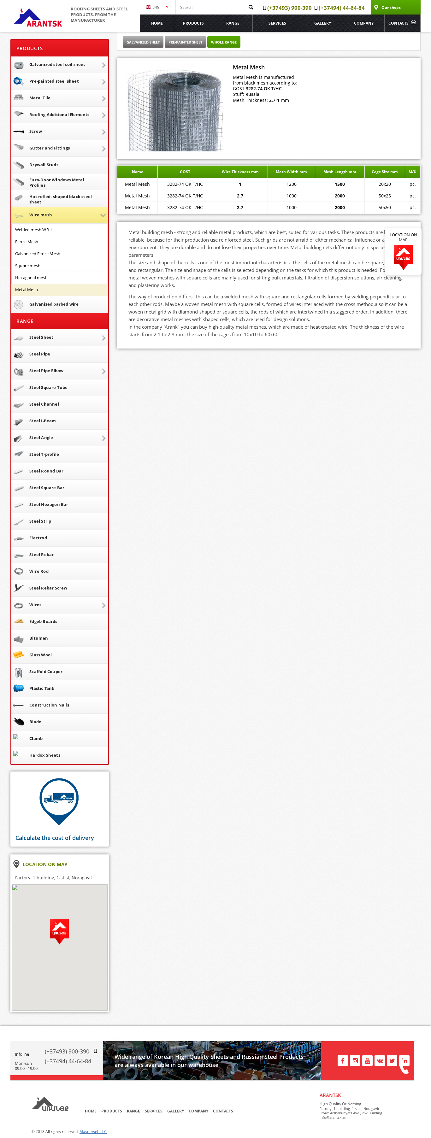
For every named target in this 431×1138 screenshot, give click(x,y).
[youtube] (367, 1060)
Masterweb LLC (93, 1131)
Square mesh (27, 265)
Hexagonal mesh (31, 277)
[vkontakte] (380, 1060)
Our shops (391, 7)
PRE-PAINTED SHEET (185, 42)
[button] (59, 934)
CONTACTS (398, 23)
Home (157, 23)
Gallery (322, 23)
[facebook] (343, 1060)
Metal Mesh (26, 289)
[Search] (252, 7)
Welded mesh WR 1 (33, 229)
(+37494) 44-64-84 (68, 1061)
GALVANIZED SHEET (143, 42)
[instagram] (355, 1060)
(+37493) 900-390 (67, 1051)
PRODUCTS (193, 23)
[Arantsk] (38, 28)
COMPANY (364, 23)
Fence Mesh (26, 241)
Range (232, 23)
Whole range (224, 42)
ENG (155, 7)
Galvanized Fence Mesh (37, 253)
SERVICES (277, 23)
